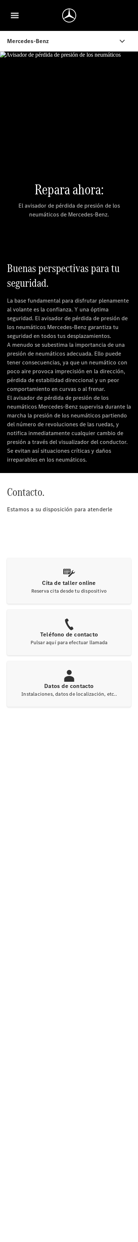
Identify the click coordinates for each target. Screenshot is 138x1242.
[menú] (15, 15)
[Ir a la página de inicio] (69, 15)
